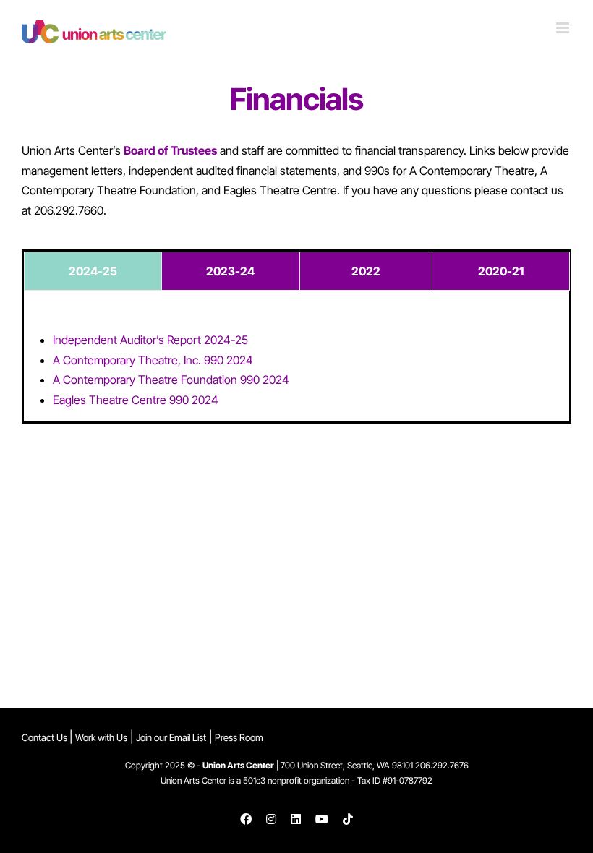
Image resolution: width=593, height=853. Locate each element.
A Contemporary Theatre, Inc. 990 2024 (153, 360)
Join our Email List (171, 737)
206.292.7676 (442, 765)
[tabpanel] (296, 370)
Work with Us (101, 737)
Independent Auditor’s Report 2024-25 (150, 340)
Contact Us (45, 737)
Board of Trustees (170, 150)
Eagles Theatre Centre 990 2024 (135, 400)
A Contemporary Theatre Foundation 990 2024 (171, 379)
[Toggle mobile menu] (563, 27)
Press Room (239, 737)
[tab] (93, 271)
